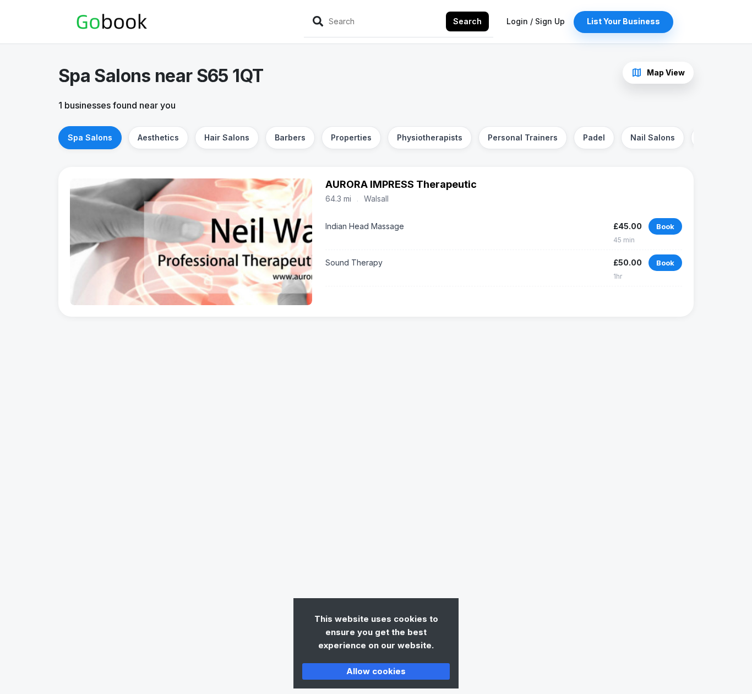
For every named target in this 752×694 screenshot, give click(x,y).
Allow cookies (376, 671)
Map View (658, 72)
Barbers (290, 137)
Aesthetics (158, 137)
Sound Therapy (354, 262)
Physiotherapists (429, 137)
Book (665, 226)
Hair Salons (226, 137)
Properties (351, 137)
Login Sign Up (535, 21)
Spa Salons (90, 137)
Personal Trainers (523, 137)
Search (467, 21)
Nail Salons (652, 137)
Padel (594, 137)
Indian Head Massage (364, 226)
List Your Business (623, 21)
